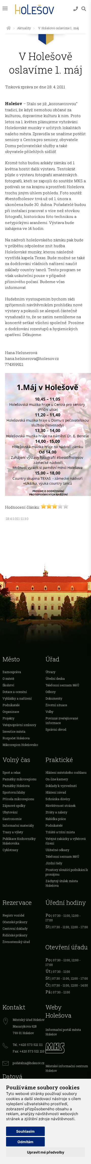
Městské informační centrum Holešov (67, 1068)
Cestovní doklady (15, 928)
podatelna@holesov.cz (28, 1063)
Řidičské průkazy (15, 935)
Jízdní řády (54, 863)
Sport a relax (11, 772)
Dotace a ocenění (15, 692)
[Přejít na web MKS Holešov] (67, 1047)
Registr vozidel (13, 915)
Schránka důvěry (58, 799)
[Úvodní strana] (8, 28)
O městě (8, 678)
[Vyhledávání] (83, 8)
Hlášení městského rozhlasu (66, 772)
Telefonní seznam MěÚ (62, 685)
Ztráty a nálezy (56, 812)
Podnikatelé (11, 705)
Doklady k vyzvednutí (61, 786)
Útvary (50, 672)
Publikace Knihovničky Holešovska (19, 841)
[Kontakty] (75, 8)
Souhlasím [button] (25, 1131)
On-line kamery (57, 779)
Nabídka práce (56, 819)
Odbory (51, 692)
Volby (49, 712)
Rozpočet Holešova (16, 738)
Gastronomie (12, 819)
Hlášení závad (56, 792)
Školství (8, 685)
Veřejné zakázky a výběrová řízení (66, 841)
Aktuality (24, 28)
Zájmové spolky (14, 805)
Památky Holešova (16, 786)
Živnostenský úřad (16, 942)
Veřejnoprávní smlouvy (19, 725)
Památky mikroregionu (19, 779)
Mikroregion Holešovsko (20, 745)
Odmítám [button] (25, 1142)
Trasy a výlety (13, 832)
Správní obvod (56, 729)
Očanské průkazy (15, 922)
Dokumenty (54, 698)
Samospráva (12, 672)
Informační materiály (18, 825)
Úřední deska (55, 678)
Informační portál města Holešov (63, 1032)
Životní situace (56, 705)
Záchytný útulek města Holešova (62, 883)
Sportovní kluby (14, 792)
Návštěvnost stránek (61, 805)
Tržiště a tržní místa (60, 832)
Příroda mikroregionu (18, 799)
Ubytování (10, 812)
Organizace (11, 712)
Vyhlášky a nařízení (17, 698)
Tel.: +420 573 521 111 (28, 1045)
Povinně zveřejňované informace (62, 720)
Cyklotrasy (10, 850)
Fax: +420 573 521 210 (28, 1051)
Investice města (14, 731)
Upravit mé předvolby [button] (45, 1152)
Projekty (8, 718)
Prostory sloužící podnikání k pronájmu (67, 872)
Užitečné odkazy (57, 850)
